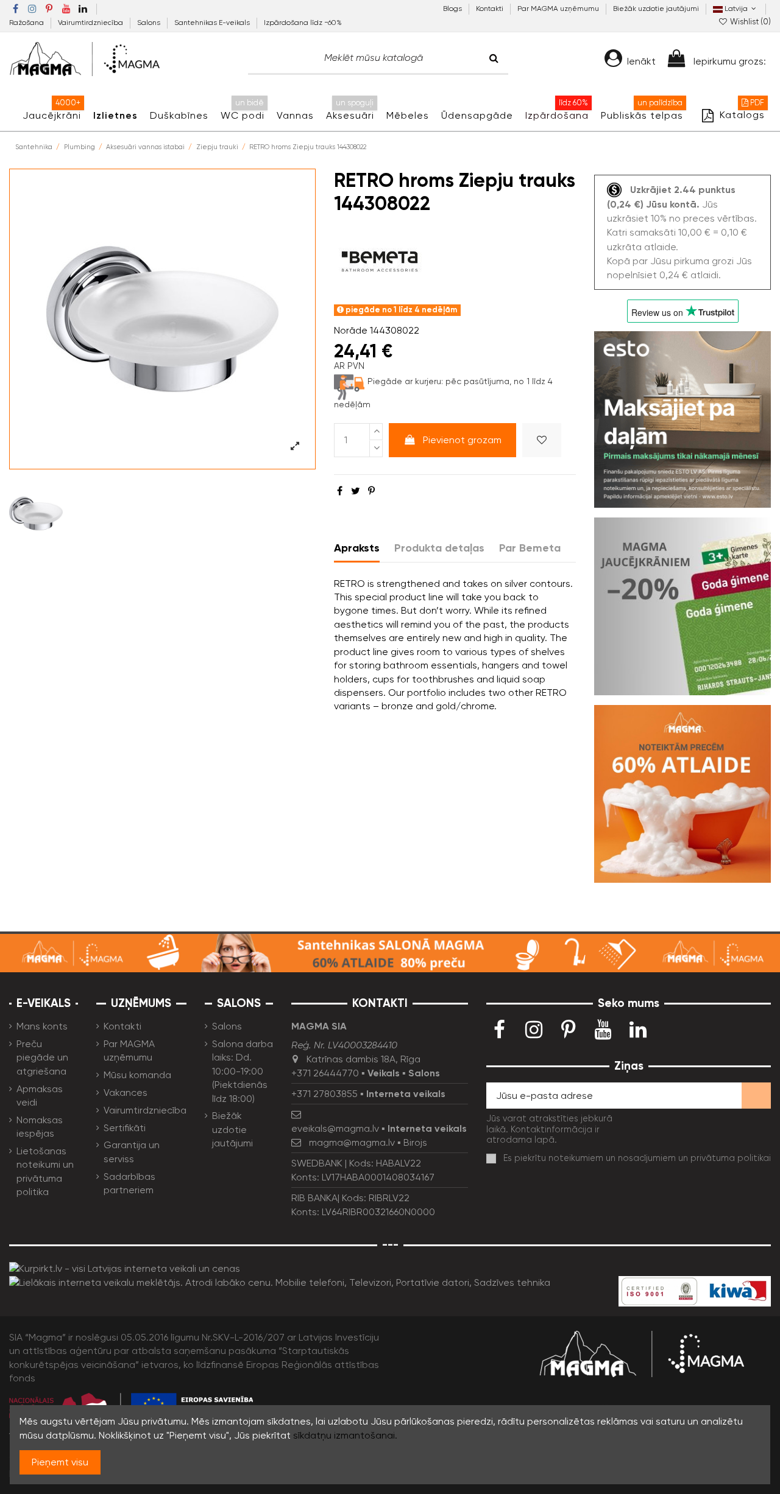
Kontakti (490, 8)
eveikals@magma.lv (335, 1128)
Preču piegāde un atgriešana (42, 1057)
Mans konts (42, 1026)
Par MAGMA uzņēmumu (559, 8)
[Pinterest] (371, 491)
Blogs (453, 8)
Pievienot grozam (462, 440)
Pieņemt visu (60, 1462)
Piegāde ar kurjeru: (405, 381)
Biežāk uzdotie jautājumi (656, 8)
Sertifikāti (125, 1128)
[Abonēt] (756, 1095)
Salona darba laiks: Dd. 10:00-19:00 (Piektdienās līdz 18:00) (242, 1071)
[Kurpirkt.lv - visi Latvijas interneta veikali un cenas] (124, 1268)
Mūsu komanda (137, 1075)
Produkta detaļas (439, 548)
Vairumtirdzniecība (91, 22)
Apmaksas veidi (39, 1095)
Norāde (350, 330)
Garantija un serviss (132, 1151)
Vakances (125, 1092)
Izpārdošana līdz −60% (303, 22)
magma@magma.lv (352, 1142)
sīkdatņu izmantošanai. (345, 1435)
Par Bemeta (530, 548)
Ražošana (27, 22)
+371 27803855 (324, 1093)
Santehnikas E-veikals (213, 22)
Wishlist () (749, 21)
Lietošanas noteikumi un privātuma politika (45, 1171)
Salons (149, 22)
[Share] (339, 491)
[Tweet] (355, 491)
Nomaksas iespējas (39, 1126)
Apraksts (357, 548)
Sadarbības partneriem (129, 1183)
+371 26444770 (325, 1073)
